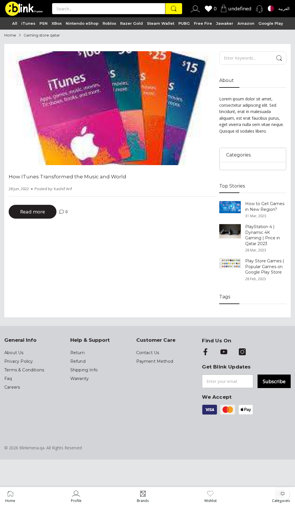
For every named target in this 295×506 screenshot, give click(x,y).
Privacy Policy (18, 361)
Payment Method (154, 361)
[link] (76, 496)
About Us (13, 352)
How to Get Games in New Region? (264, 206)
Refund (78, 361)
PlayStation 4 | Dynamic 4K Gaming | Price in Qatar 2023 (262, 235)
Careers (12, 387)
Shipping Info (84, 370)
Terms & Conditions (24, 370)
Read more (32, 211)
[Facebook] (205, 352)
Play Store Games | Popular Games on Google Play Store (264, 266)
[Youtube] (223, 352)
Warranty (79, 378)
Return (77, 352)
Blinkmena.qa (31, 447)
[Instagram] (242, 352)
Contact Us (147, 352)
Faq (8, 378)
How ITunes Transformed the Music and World (67, 177)
